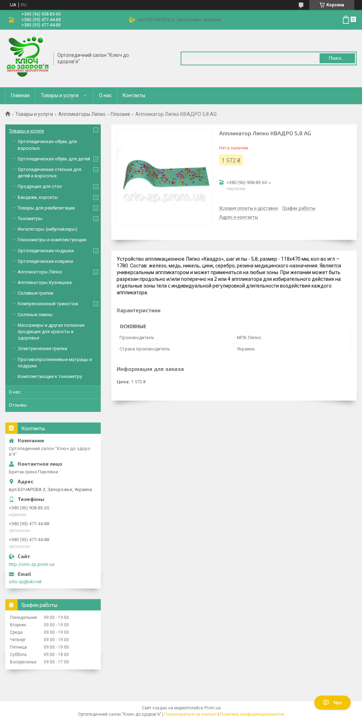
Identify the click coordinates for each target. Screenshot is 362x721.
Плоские (120, 114)
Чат (337, 702)
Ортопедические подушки (46, 250)
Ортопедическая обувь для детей (54, 158)
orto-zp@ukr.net (25, 581)
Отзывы (18, 405)
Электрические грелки (42, 348)
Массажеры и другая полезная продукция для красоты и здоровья (51, 332)
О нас (105, 95)
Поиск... (337, 58)
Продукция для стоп (40, 186)
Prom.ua (212, 707)
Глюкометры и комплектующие (52, 239)
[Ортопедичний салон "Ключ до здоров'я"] (27, 58)
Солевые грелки (35, 293)
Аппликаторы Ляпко (82, 114)
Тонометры (30, 218)
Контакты (134, 95)
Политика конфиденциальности (252, 714)
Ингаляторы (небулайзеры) (47, 229)
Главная (20, 95)
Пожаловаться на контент (190, 714)
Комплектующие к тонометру (50, 376)
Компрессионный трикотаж (48, 303)
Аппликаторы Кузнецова (45, 282)
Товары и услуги (59, 95)
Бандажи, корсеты (38, 197)
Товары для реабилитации (46, 208)
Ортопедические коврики (45, 261)
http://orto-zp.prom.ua (31, 564)
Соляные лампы (35, 314)
